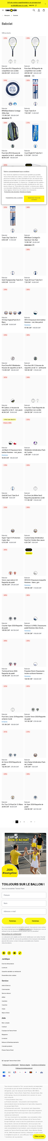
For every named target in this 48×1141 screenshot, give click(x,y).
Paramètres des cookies (9, 975)
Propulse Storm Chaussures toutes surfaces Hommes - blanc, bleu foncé (34, 673)
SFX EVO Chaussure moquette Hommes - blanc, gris (35, 581)
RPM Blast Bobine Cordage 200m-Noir (11, 112)
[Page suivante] (34, 821)
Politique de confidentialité (11, 1065)
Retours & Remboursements (10, 1042)
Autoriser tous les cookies (34, 198)
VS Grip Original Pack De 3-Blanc (11, 321)
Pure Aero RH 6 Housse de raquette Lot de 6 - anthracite (12, 154)
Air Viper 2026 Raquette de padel (33, 806)
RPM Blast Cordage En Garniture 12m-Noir (32, 239)
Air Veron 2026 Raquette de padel (11, 763)
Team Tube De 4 (30, 111)
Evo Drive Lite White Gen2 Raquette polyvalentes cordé (34, 497)
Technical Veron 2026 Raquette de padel (9, 672)
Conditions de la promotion (14, 1137)
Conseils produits (7, 1046)
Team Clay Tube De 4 (9, 238)
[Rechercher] (33, 10)
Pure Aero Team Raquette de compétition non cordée (34, 409)
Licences (4, 967)
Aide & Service (6, 985)
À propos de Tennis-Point (9, 1030)
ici (8, 190)
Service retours (6, 993)
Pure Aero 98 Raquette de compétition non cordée (33, 70)
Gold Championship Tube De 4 (12, 280)
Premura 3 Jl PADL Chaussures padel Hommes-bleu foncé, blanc (35, 628)
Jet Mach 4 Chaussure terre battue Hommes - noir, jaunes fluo (12, 452)
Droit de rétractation (8, 964)
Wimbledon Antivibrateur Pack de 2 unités (34, 451)
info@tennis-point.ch (25, 929)
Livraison (4, 1038)
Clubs (3, 1009)
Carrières (4, 1001)
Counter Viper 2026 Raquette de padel (12, 627)
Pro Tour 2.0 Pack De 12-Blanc (12, 804)
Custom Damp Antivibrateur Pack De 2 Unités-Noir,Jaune (34, 539)
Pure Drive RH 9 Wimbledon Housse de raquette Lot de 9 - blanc (12, 368)
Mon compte (5, 1023)
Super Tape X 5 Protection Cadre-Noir (11, 539)
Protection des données (12, 192)
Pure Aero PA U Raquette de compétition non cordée (11, 70)
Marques (7, 15)
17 (31, 822)
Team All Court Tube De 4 (33, 280)
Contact (4, 1027)
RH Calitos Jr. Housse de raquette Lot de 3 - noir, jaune (12, 409)
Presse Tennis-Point (8, 1050)
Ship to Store (5, 1013)
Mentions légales (25, 1065)
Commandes (6, 989)
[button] (2, 10)
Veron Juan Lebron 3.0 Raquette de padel (10, 581)
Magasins (5, 1034)
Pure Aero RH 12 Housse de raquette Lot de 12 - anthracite (35, 367)
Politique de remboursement (24, 1068)
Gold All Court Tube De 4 (10, 495)
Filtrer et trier (39, 1136)
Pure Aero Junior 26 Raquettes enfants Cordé (12, 718)
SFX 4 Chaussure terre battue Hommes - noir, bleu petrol (34, 321)
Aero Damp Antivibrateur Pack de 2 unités (34, 763)
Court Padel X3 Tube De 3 (33, 153)
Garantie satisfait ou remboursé (11, 971)
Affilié (3, 997)
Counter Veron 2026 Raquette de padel (35, 718)
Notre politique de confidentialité (11, 934)
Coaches (4, 1005)
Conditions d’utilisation (38, 1065)
